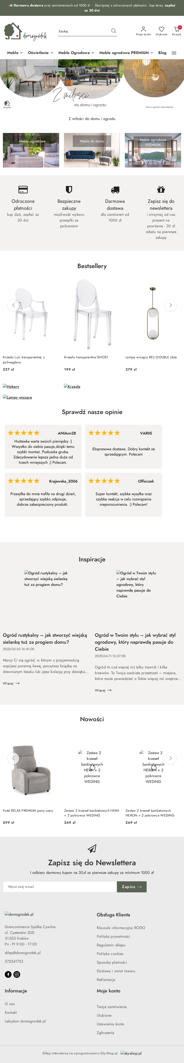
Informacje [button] (16, 990)
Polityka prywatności (113, 936)
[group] (92, 85)
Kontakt (11, 1012)
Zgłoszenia (106, 1032)
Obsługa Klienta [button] (113, 914)
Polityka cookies (110, 953)
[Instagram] (16, 974)
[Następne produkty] (170, 305)
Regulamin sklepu (111, 945)
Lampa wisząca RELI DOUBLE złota (151, 357)
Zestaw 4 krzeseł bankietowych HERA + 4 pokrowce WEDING (153, 813)
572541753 (14, 961)
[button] (174, 53)
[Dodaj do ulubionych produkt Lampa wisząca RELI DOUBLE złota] (175, 282)
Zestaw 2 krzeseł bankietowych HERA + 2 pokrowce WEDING (30, 813)
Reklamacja (106, 979)
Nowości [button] (92, 719)
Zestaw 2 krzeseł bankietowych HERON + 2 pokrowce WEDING (88, 813)
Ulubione (104, 1015)
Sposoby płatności (112, 962)
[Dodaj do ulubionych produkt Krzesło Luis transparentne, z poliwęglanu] (53, 282)
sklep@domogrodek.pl (23, 952)
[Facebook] (8, 974)
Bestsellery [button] (92, 265)
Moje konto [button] (108, 990)
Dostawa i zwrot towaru (116, 971)
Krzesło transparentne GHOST (86, 357)
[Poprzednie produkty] (13, 305)
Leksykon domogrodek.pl (25, 1021)
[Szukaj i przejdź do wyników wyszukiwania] (113, 31)
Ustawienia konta (110, 1024)
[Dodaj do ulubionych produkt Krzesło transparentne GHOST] (114, 282)
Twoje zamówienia (112, 1006)
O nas (10, 1004)
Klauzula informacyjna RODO (121, 928)
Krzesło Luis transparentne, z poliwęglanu (24, 359)
